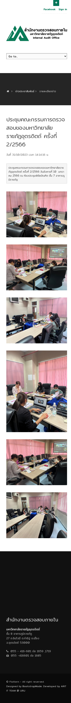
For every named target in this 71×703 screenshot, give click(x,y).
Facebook (49, 9)
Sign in (63, 9)
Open (56, 3)
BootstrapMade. (32, 686)
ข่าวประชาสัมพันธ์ (24, 91)
